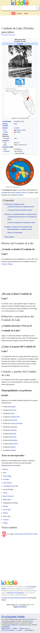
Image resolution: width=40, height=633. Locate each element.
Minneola (13, 437)
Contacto (19, 630)
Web (13, 13)
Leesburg (13, 430)
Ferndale (6, 479)
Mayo (15, 124)
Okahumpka (7, 499)
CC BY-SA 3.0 (31, 619)
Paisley (5, 506)
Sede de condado (5, 124)
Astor (4, 473)
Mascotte (13, 433)
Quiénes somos (24, 628)
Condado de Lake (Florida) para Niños (14, 598)
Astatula (13, 407)
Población (5, 147)
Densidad (6, 151)
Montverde (13, 440)
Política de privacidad (8, 630)
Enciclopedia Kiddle (13, 616)
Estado (6, 132)
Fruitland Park (14, 417)
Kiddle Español (6, 628)
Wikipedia (15, 625)
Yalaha (5, 523)
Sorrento (6, 520)
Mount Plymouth (8, 496)
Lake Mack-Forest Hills (10, 486)
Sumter (3, 264)
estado (5, 192)
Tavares (20, 195)
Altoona (5, 469)
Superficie (5, 140)
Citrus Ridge (7, 476)
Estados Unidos (21, 130)
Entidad (4, 128)
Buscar (37, 8)
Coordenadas (6, 121)
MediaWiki (6, 626)
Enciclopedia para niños (9, 35)
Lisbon (5, 493)
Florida (18, 132)
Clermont (13, 410)
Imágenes (19, 13)
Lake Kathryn (7, 483)
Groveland (13, 420)
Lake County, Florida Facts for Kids (25, 534)
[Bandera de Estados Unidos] (15, 130)
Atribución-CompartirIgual (15, 593)
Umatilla (13, 450)
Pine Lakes (6, 509)
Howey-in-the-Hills (16, 423)
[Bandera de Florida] (15, 132)
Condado (20, 44)
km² (18, 143)
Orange (10, 264)
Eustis (12, 413)
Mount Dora (14, 444)
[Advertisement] (20, 20)
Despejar (33, 8)
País (5, 130)
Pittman (5, 513)
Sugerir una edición (19, 607)
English (26, 13)
